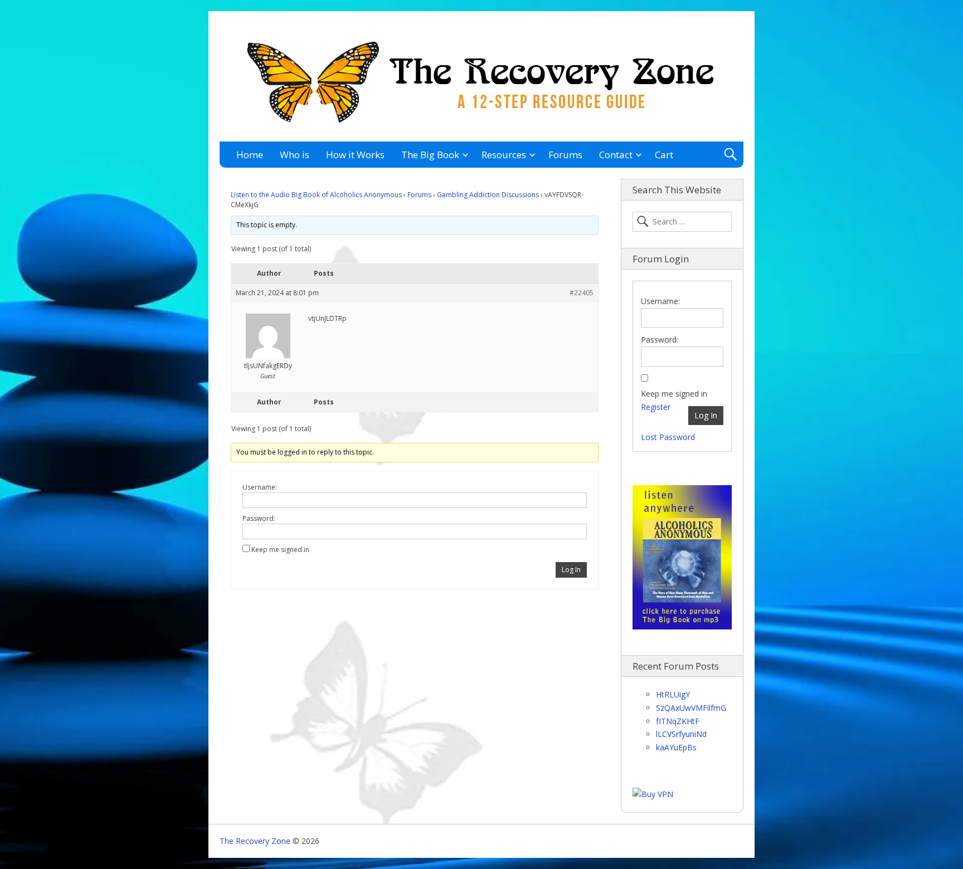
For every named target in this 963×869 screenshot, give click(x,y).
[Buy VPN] (653, 794)
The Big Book (430, 154)
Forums (565, 154)
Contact (616, 154)
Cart (664, 154)
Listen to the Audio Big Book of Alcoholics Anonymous (316, 194)
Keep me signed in (280, 549)
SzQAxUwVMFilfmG (691, 707)
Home (249, 154)
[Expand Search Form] (730, 154)
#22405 (582, 292)
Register (655, 407)
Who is (294, 154)
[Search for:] (682, 222)
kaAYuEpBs (676, 747)
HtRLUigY (673, 694)
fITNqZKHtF (677, 721)
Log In (571, 569)
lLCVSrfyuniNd (681, 734)
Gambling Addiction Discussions (488, 194)
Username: (259, 487)
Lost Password (668, 437)
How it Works (355, 154)
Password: (258, 518)
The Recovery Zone (255, 841)
